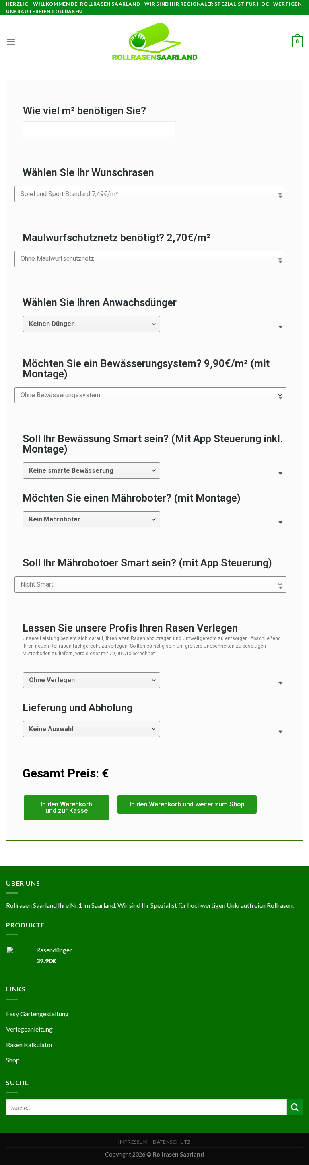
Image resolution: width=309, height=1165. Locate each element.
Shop (13, 1060)
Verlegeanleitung (29, 1029)
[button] (66, 807)
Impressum (133, 1142)
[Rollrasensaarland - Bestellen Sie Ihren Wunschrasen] (155, 42)
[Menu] (11, 41)
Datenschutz (172, 1142)
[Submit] (295, 1107)
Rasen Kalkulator (29, 1044)
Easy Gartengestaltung (37, 1013)
